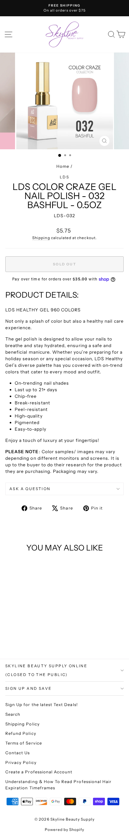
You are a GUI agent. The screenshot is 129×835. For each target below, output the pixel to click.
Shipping (41, 237)
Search (12, 714)
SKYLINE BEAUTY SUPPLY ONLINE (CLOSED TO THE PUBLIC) (46, 670)
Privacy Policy (21, 762)
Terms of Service (23, 742)
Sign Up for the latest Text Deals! (41, 704)
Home (62, 166)
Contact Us (17, 752)
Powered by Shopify (65, 829)
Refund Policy (20, 733)
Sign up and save (28, 688)
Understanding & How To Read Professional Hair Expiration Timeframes (58, 784)
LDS (64, 177)
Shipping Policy (22, 723)
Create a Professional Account (38, 771)
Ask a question (30, 488)
